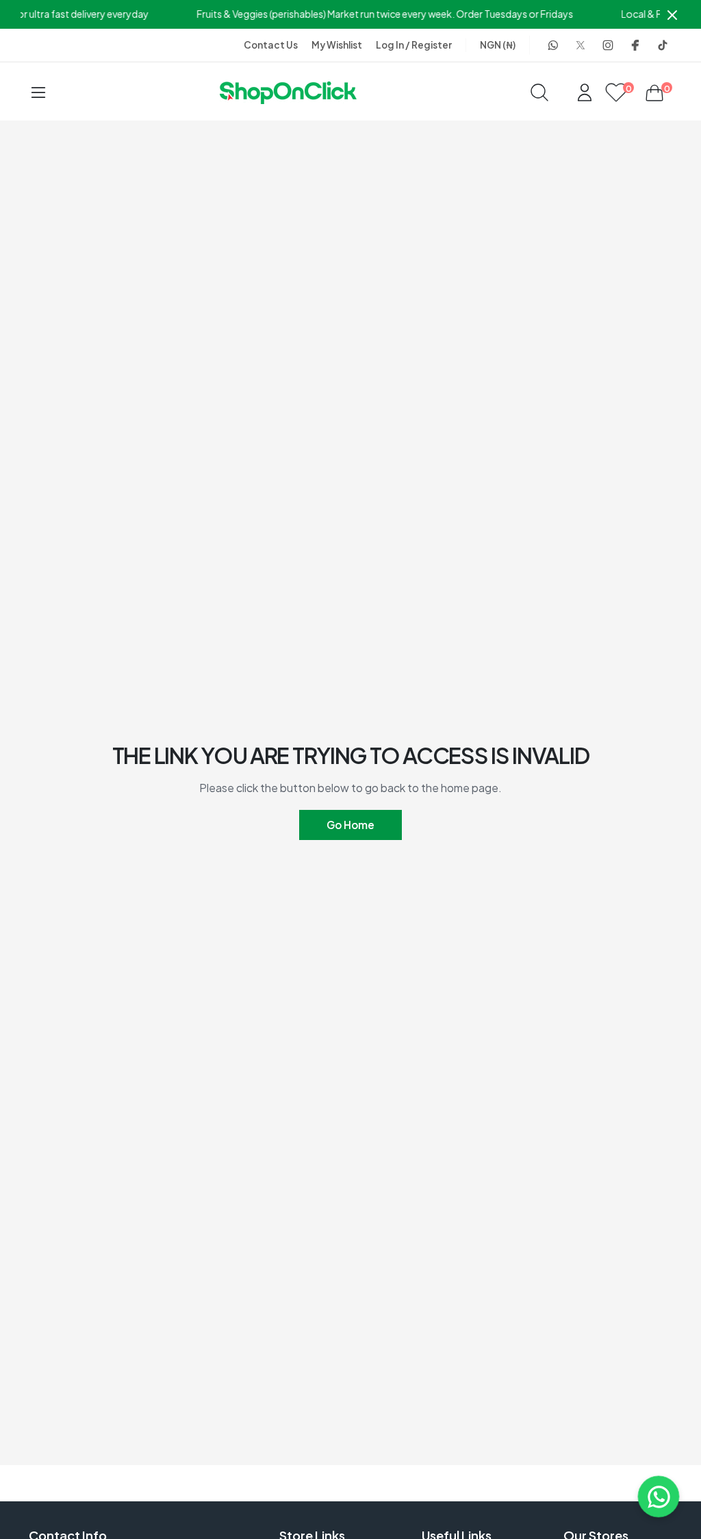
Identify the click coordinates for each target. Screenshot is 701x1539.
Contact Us (271, 45)
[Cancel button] (672, 14)
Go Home (350, 824)
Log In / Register (414, 45)
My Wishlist (336, 45)
